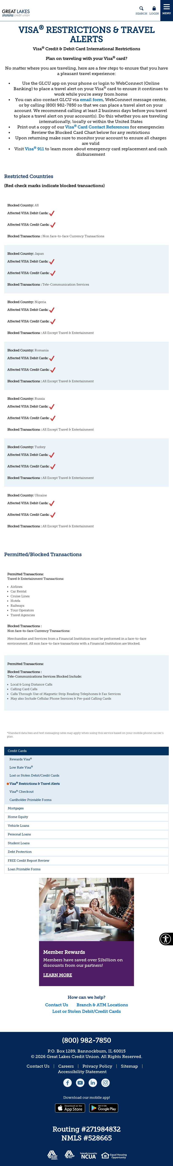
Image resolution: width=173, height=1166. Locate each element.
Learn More (57, 975)
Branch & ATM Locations (102, 1004)
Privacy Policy (97, 1066)
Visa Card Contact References (97, 127)
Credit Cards (17, 751)
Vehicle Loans (18, 825)
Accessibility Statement (82, 1071)
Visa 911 (34, 148)
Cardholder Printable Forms (30, 800)
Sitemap (129, 1066)
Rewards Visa (20, 759)
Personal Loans (19, 834)
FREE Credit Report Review (28, 860)
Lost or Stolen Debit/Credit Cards (34, 775)
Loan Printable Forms (24, 869)
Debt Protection (20, 851)
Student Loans (19, 843)
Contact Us (56, 1004)
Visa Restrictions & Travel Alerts (34, 783)
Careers (66, 1066)
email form (91, 99)
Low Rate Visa (21, 767)
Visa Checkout (21, 792)
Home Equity (18, 817)
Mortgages (16, 808)
